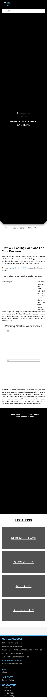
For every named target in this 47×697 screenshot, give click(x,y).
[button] (29, 5)
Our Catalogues (12, 639)
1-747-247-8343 (20, 268)
